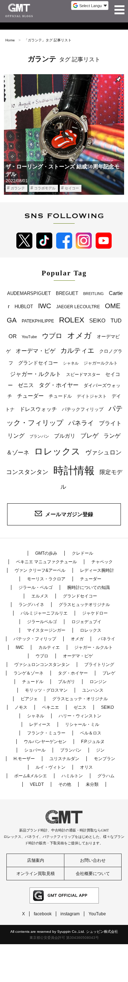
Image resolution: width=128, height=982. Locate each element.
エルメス (39, 596)
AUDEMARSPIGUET (29, 293)
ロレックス (57, 451)
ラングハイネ (31, 604)
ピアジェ (29, 698)
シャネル (71, 363)
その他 (64, 784)
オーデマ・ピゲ (35, 350)
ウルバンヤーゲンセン (45, 741)
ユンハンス (92, 690)
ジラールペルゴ (42, 621)
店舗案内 (35, 860)
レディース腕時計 (97, 570)
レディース (39, 724)
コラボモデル (44, 188)
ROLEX (71, 320)
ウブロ (52, 336)
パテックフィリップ (82, 409)
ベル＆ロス (90, 733)
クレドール (82, 553)
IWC (44, 306)
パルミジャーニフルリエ (44, 613)
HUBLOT (24, 306)
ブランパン (39, 436)
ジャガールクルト (101, 363)
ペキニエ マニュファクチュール (46, 561)
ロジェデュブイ (86, 621)
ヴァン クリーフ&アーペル (40, 570)
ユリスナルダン (64, 758)
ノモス (21, 707)
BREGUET (67, 293)
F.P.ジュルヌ (93, 741)
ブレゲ (89, 435)
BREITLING (93, 293)
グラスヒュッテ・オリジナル (80, 698)
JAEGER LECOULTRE (78, 306)
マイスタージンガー (46, 630)
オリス (86, 767)
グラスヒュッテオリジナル (84, 604)
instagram (70, 913)
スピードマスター (83, 374)
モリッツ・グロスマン (46, 690)
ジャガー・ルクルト (35, 374)
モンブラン (104, 758)
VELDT (37, 784)
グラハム (105, 775)
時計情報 (74, 470)
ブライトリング (99, 664)
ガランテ (18, 188)
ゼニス (26, 385)
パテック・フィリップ (35, 638)
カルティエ (77, 350)
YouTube (29, 337)
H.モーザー (24, 758)
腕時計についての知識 (88, 587)
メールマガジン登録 (69, 514)
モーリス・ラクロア (46, 578)
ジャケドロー (95, 613)
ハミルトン (72, 775)
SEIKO (97, 320)
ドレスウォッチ (38, 409)
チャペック (102, 561)
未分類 (92, 784)
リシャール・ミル (82, 724)
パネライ (81, 423)
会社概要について (93, 873)
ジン (100, 750)
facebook (43, 913)
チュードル (60, 396)
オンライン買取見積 (35, 873)
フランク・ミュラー (46, 733)
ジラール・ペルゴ (35, 587)
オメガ (79, 335)
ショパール (35, 750)
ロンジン (98, 681)
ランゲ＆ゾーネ (28, 673)
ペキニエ (50, 707)
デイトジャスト (92, 396)
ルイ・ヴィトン (50, 767)
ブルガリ (64, 436)
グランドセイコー (38, 363)
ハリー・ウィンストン (80, 715)
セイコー (72, 188)
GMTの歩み (46, 553)
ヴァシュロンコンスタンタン (42, 664)
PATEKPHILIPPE (38, 321)
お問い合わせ (93, 860)
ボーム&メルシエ (30, 775)
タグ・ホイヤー (59, 385)
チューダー (30, 396)
